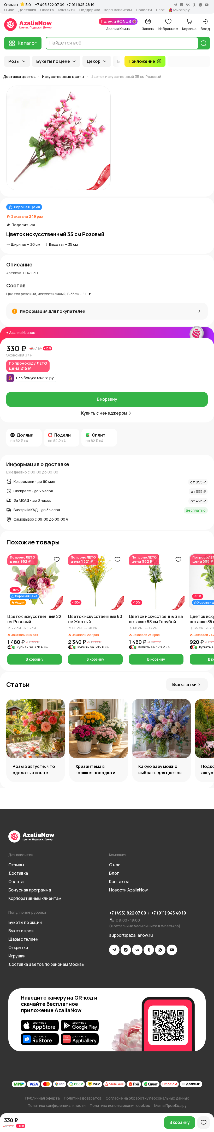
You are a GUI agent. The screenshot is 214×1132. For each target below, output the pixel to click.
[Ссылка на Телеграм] (114, 950)
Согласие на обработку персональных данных (147, 1098)
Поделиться (23, 225)
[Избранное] (203, 1122)
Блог (160, 10)
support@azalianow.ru (131, 935)
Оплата (47, 10)
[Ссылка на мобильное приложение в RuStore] (40, 1039)
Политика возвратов (83, 1098)
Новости (144, 10)
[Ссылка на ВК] (137, 950)
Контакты (66, 10)
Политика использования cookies (120, 1105)
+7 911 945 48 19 (80, 4)
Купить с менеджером (104, 413)
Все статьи (184, 684)
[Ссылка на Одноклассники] (149, 950)
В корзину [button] (35, 659)
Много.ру (181, 10)
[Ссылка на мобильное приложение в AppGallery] (80, 1039)
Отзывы (11, 5)
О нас (9, 10)
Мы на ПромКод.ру (170, 1105)
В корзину (107, 399)
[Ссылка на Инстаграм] (126, 950)
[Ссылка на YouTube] (172, 950)
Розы (14, 61)
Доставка (27, 10)
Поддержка (89, 10)
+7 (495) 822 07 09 (127, 913)
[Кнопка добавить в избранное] (57, 559)
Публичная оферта (42, 1098)
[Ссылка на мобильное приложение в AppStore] (40, 1025)
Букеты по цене (53, 61)
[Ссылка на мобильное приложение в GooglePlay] (80, 1025)
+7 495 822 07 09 (49, 4)
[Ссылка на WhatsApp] (160, 950)
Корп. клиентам (118, 10)
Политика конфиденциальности (57, 1105)
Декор (93, 61)
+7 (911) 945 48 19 (168, 913)
